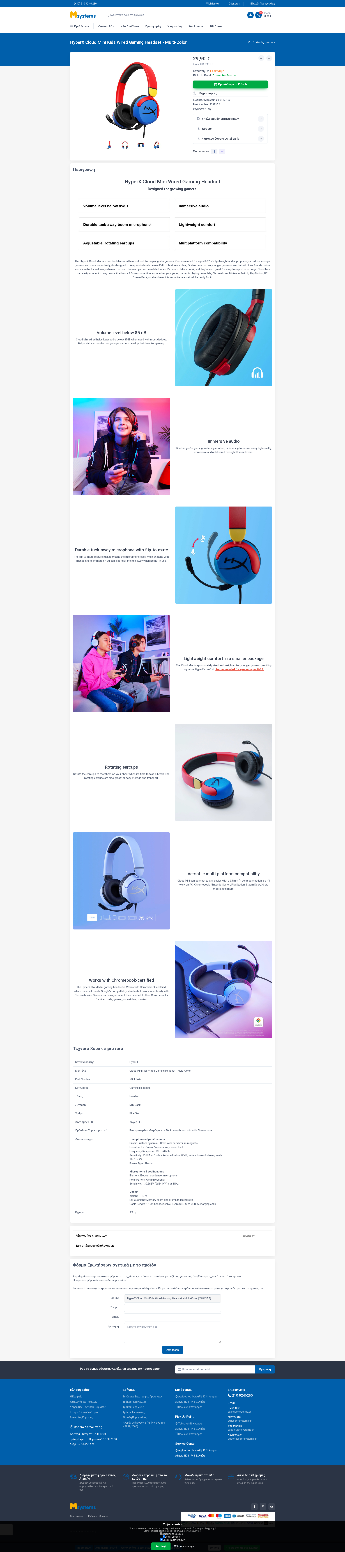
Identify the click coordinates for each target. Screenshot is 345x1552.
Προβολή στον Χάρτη (190, 1407)
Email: (115, 1316)
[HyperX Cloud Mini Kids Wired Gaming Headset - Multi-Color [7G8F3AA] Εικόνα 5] (156, 144)
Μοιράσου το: (201, 151)
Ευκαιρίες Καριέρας (81, 1417)
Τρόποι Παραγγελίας (134, 1401)
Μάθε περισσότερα (184, 1546)
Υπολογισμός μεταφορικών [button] (220, 119)
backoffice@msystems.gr (242, 1438)
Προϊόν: (114, 1297)
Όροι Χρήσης (77, 1516)
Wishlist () (212, 3)
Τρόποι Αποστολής (134, 1412)
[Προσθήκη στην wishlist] (269, 58)
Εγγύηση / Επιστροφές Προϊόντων (142, 1396)
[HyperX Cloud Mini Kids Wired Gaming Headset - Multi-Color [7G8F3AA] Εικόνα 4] (141, 144)
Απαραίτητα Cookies (172, 1534)
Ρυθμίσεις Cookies (98, 1516)
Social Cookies (172, 1537)
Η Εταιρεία (76, 1396)
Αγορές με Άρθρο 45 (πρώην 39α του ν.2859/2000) (144, 1424)
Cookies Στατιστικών (174, 1540)
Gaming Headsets (265, 42)
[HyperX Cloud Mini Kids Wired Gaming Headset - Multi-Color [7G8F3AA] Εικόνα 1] (133, 99)
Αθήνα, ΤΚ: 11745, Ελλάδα (190, 1401)
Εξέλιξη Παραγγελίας (262, 3)
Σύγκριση (234, 3)
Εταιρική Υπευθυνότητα (84, 1412)
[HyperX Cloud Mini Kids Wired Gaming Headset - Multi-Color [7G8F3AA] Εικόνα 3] (125, 144)
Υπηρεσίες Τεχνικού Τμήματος (88, 1407)
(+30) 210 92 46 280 (85, 3)
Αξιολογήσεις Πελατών (83, 1401)
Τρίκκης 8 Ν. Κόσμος (190, 1423)
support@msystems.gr (241, 1429)
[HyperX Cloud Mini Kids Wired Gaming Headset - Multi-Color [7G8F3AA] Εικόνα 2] (110, 144)
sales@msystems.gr (239, 1411)
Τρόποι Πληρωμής (133, 1407)
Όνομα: (115, 1307)
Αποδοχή (160, 1546)
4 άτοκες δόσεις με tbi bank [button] (220, 138)
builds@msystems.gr (240, 1420)
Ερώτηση (113, 1326)
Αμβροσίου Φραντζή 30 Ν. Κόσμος (197, 1396)
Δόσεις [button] (207, 128)
